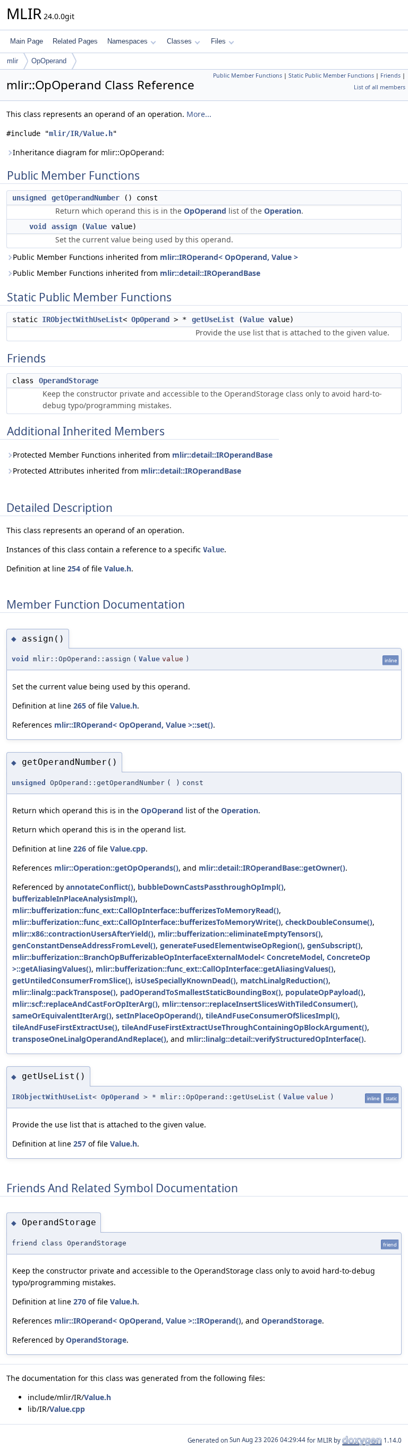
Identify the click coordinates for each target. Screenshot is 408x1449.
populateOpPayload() (324, 992)
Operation (282, 211)
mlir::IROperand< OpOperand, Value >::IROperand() (147, 1321)
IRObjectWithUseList (82, 319)
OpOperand (48, 61)
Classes (179, 41)
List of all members (379, 87)
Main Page (26, 41)
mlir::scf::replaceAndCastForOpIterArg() (85, 1004)
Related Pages (75, 41)
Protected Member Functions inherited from (143, 455)
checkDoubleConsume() (328, 922)
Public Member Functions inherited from (155, 257)
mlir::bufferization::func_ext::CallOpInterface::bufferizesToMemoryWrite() (146, 922)
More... (198, 114)
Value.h (117, 568)
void (37, 226)
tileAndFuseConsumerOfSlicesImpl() (272, 1015)
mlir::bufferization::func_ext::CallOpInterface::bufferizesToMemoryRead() (145, 910)
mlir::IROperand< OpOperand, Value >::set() (133, 725)
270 (79, 1301)
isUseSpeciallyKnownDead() (185, 980)
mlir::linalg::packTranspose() (64, 992)
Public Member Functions (247, 75)
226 (79, 849)
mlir (12, 61)
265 (79, 706)
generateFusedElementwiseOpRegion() (231, 945)
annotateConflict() (99, 887)
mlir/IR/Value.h (81, 133)
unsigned (29, 197)
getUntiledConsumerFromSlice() (71, 980)
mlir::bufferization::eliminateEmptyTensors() (239, 934)
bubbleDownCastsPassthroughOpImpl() (211, 887)
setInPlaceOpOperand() (158, 1015)
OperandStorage (68, 380)
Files (218, 41)
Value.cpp (128, 849)
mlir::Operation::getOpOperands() (116, 868)
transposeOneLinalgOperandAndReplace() (89, 1039)
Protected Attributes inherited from (127, 471)
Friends (390, 75)
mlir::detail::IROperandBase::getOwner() (272, 868)
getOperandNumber (86, 197)
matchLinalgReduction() (284, 980)
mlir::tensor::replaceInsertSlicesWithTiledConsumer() (259, 1004)
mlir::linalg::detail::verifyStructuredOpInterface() (275, 1039)
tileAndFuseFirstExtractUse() (64, 1027)
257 (79, 1144)
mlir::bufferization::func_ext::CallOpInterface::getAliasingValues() (215, 969)
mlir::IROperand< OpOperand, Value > (229, 257)
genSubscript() (334, 945)
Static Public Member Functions (331, 75)
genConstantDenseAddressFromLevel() (84, 945)
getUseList (213, 319)
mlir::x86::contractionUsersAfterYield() (83, 934)
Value (96, 226)
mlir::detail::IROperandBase (210, 273)
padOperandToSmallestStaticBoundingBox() (200, 992)
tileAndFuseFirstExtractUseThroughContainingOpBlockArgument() (244, 1027)
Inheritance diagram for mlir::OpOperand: (88, 152)
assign (64, 226)
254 (73, 568)
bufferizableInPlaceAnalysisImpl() (73, 899)
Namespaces (127, 41)
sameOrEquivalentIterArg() (62, 1015)
